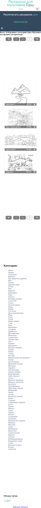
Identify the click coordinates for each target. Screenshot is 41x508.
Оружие (11, 437)
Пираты (11, 343)
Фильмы (11, 356)
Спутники (12, 311)
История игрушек (15, 299)
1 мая (10, 323)
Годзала (11, 297)
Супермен (12, 329)
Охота (10, 404)
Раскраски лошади (15, 396)
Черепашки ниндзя (15, 388)
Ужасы (10, 303)
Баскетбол (12, 384)
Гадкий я (11, 368)
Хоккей (11, 412)
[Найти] (37, 9)
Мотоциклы (13, 429)
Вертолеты (12, 431)
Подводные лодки (15, 441)
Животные (12, 335)
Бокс (10, 281)
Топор (10, 319)
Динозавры (12, 293)
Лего (10, 341)
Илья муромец (13, 374)
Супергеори (13, 337)
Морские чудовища (15, 380)
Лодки (10, 427)
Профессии (12, 331)
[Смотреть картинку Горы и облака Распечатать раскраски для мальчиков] (10, 134)
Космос (11, 447)
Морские (11, 291)
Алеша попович (14, 372)
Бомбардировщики (15, 439)
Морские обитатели (16, 382)
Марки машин (13, 321)
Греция (11, 272)
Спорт (10, 410)
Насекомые (12, 327)
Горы (10, 295)
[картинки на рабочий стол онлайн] (17, 89)
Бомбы (10, 309)
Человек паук (13, 339)
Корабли (11, 435)
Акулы (10, 378)
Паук (10, 325)
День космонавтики (16, 313)
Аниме (11, 394)
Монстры (11, 425)
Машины (11, 423)
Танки (10, 443)
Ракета (10, 270)
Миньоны (12, 366)
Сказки (11, 354)
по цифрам (7, 500)
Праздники (12, 345)
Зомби (10, 392)
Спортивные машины (16, 402)
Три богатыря (13, 370)
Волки (10, 398)
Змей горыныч (14, 376)
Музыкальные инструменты (19, 358)
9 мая (10, 317)
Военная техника (15, 445)
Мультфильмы (13, 333)
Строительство (14, 433)
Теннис (11, 283)
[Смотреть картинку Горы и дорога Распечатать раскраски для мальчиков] (10, 89)
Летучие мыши (14, 305)
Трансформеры (14, 386)
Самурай (11, 400)
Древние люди (13, 285)
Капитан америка (15, 348)
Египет (11, 287)
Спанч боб (12, 301)
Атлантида (12, 274)
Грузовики (12, 419)
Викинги (11, 276)
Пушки (11, 406)
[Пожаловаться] (31, 89)
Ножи (10, 307)
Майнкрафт (12, 390)
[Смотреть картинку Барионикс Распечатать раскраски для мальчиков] (10, 157)
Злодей (11, 350)
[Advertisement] (20, 63)
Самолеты (12, 449)
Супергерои (13, 417)
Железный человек (15, 364)
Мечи (10, 315)
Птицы (11, 360)
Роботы (11, 408)
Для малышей (13, 362)
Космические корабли (16, 421)
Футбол (11, 415)
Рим (9, 289)
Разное (10, 352)
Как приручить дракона (17, 278)
